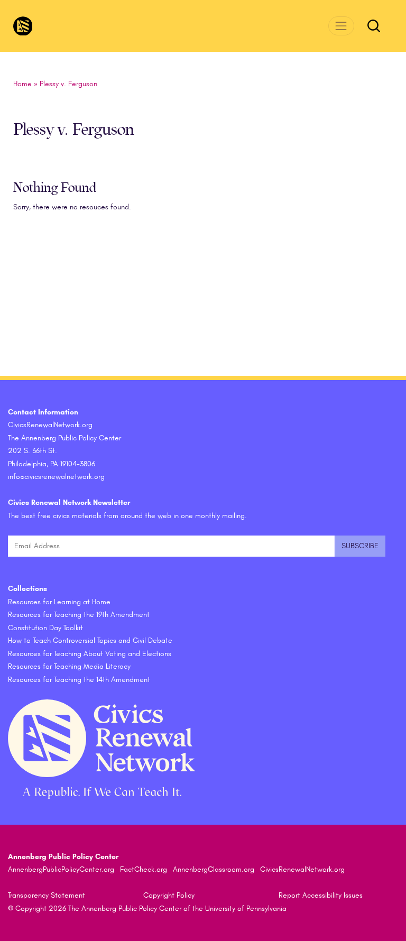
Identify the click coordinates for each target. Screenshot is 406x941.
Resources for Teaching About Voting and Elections (89, 653)
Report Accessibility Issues (321, 895)
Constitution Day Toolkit (45, 627)
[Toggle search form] (373, 25)
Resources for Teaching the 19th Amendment (79, 614)
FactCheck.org (143, 869)
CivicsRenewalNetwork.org (302, 869)
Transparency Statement (46, 895)
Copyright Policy (169, 895)
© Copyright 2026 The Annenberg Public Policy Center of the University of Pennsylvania (147, 908)
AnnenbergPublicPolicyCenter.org (61, 869)
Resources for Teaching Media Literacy (69, 666)
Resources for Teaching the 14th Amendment (79, 679)
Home (22, 83)
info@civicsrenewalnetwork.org (56, 476)
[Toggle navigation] (341, 25)
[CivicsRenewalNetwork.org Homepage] (23, 26)
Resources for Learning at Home (59, 601)
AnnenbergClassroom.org (213, 869)
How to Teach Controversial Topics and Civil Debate (90, 640)
